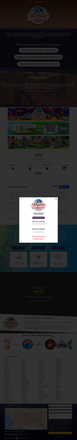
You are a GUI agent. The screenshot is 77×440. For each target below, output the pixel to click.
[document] (38, 220)
